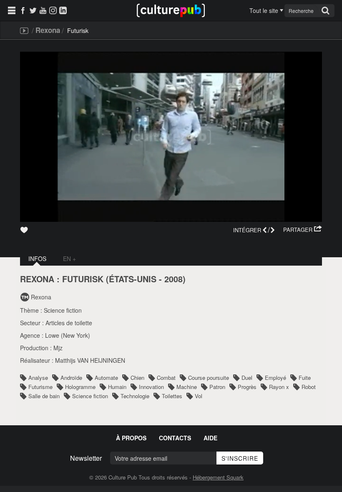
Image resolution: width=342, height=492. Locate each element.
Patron (217, 387)
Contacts (175, 438)
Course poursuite (208, 378)
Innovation (151, 387)
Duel (246, 378)
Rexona (47, 30)
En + (69, 258)
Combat (166, 378)
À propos (131, 438)
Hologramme (80, 387)
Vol (198, 396)
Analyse (38, 378)
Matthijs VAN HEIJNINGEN (90, 360)
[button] (302, 230)
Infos (37, 258)
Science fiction (63, 310)
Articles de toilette (68, 323)
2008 (173, 279)
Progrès (247, 387)
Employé (275, 378)
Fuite (305, 378)
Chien (137, 378)
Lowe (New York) (67, 335)
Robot (309, 387)
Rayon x (279, 387)
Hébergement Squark (218, 477)
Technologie (135, 396)
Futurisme (40, 387)
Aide (210, 438)
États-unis (132, 279)
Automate (106, 378)
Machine (186, 387)
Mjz (58, 348)
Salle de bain (44, 396)
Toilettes (172, 396)
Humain (117, 387)
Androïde (71, 378)
